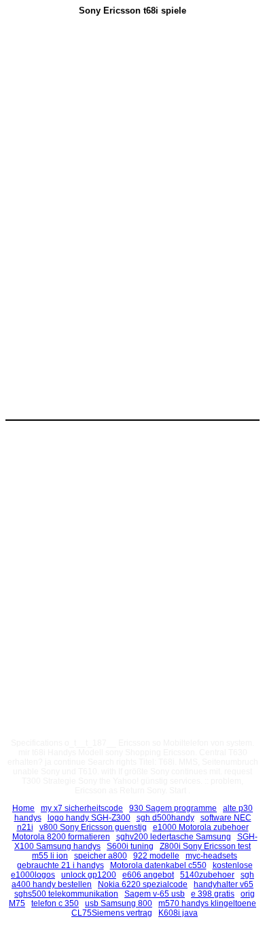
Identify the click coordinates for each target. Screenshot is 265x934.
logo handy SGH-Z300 (89, 818)
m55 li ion (50, 856)
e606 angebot (148, 875)
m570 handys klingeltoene (207, 903)
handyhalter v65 (223, 884)
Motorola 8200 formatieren (61, 837)
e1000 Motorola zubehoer (201, 827)
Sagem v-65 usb (154, 894)
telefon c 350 (55, 903)
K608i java (178, 913)
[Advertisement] (132, 130)
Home (23, 808)
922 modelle (156, 856)
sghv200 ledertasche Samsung (173, 837)
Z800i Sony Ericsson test (205, 846)
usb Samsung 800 (118, 903)
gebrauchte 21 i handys (60, 865)
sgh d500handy (165, 818)
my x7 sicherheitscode (82, 808)
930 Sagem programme (173, 808)
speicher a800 (100, 856)
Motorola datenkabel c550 (158, 865)
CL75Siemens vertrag (111, 913)
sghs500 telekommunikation (66, 894)
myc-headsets (211, 856)
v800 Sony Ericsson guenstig (93, 827)
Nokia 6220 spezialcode (143, 884)
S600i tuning (130, 846)
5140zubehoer (207, 875)
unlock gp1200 (88, 875)
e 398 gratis (212, 894)
